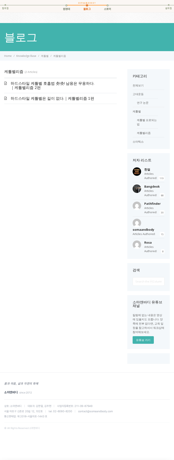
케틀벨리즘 (144, 133)
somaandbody (143, 230)
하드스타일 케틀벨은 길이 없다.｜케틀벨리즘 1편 (52, 98)
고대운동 (138, 94)
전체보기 (138, 85)
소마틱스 (138, 141)
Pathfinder (152, 204)
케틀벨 (137, 111)
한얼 (147, 169)
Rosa (148, 242)
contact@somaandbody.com (95, 411)
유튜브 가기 (143, 340)
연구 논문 (143, 103)
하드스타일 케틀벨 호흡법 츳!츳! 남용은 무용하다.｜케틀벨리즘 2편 (52, 85)
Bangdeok (152, 186)
